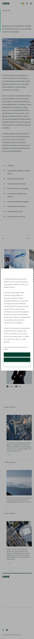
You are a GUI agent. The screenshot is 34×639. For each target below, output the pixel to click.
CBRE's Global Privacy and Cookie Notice (16, 347)
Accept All (17, 355)
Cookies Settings (17, 365)
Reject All (17, 360)
